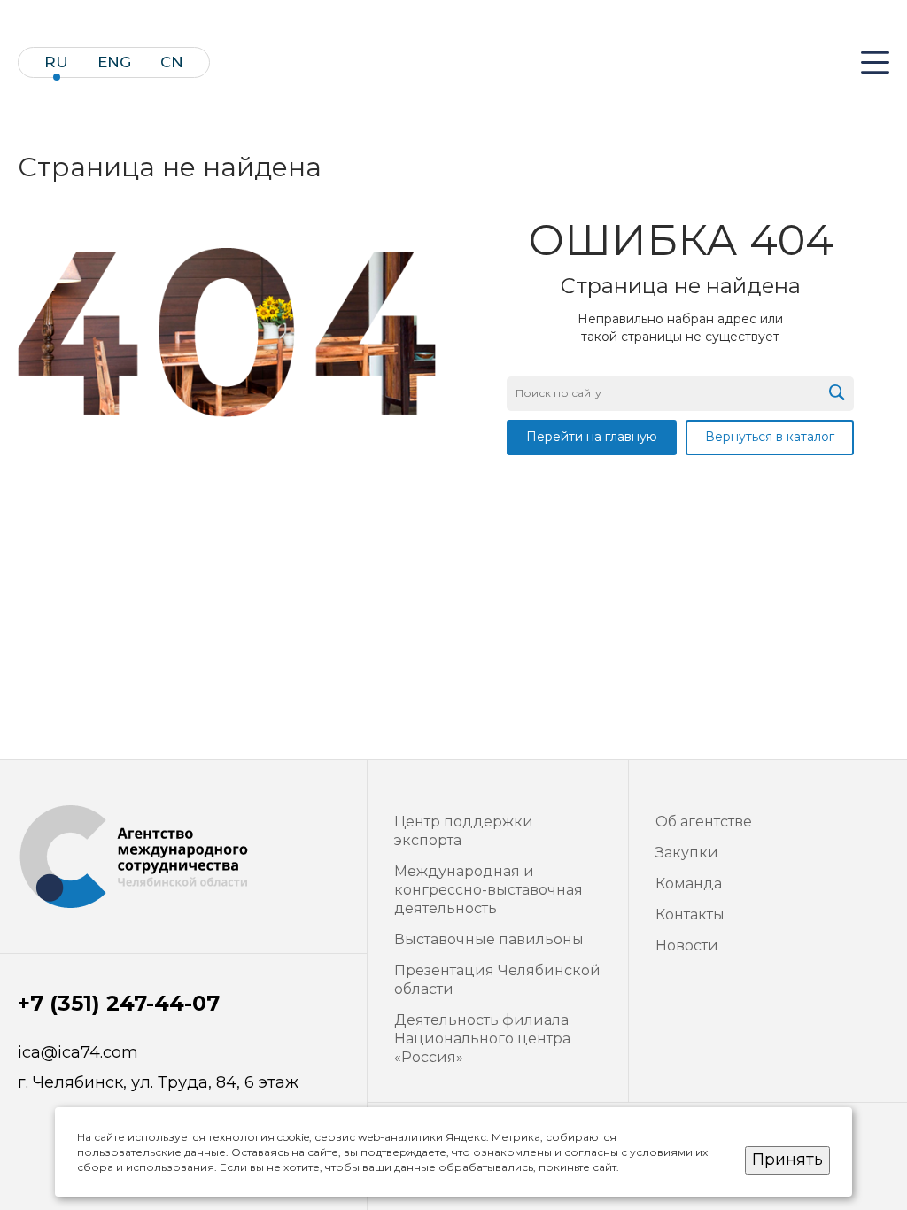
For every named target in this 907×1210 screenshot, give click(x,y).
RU (56, 62)
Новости (686, 945)
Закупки (686, 852)
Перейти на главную (591, 437)
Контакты (690, 914)
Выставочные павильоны (489, 939)
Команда (688, 883)
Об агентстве (703, 821)
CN (171, 62)
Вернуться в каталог (769, 437)
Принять (787, 1159)
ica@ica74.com (78, 1052)
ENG (114, 62)
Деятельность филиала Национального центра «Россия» (482, 1039)
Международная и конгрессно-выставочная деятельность (488, 890)
